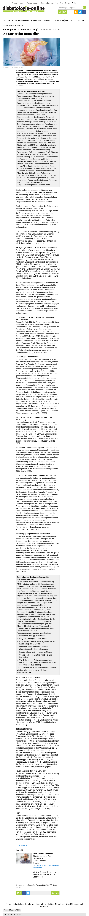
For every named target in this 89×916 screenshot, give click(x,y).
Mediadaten (59, 904)
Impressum (78, 904)
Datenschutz (44, 906)
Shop (61, 3)
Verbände (22, 3)
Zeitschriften (53, 3)
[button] (24, 893)
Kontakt (68, 3)
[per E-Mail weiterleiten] (53, 893)
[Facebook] (84, 12)
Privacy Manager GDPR (12, 910)
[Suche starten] (84, 7)
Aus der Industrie (33, 3)
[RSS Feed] (76, 12)
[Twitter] (80, 12)
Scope (14, 3)
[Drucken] (57, 893)
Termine (44, 3)
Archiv (74, 3)
